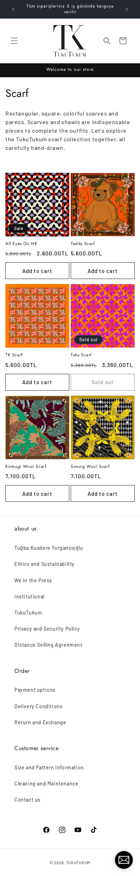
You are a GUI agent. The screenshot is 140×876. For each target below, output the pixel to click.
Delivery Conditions (38, 706)
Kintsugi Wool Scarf (25, 467)
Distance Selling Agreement (48, 645)
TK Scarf (14, 355)
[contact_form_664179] (124, 860)
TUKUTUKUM (78, 862)
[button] (14, 41)
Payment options (35, 690)
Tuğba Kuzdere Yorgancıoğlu (48, 548)
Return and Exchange (40, 722)
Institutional (29, 596)
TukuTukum (28, 613)
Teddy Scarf (83, 244)
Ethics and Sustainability (44, 564)
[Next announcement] (127, 9)
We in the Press (33, 580)
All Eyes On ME (21, 244)
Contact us (27, 800)
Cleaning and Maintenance (46, 783)
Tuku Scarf (81, 355)
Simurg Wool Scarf (90, 467)
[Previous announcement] (13, 9)
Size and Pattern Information (49, 767)
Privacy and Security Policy (47, 629)
